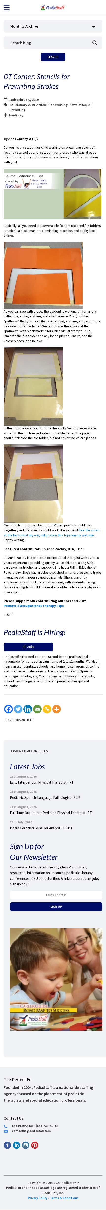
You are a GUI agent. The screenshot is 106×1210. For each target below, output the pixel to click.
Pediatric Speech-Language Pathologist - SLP (45, 797)
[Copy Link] (47, 709)
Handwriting (58, 105)
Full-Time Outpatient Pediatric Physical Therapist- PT (51, 812)
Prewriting (17, 110)
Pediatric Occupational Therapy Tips (34, 606)
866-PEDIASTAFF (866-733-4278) (35, 1126)
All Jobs (28, 647)
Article (41, 105)
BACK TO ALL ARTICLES (30, 751)
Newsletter (77, 105)
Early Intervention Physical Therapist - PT (42, 782)
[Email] (37, 709)
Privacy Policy (37, 1198)
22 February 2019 (22, 105)
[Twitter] (18, 709)
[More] (56, 709)
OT (90, 105)
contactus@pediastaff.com (31, 1131)
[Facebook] (8, 709)
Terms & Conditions (64, 1198)
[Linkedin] (27, 709)
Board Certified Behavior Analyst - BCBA (41, 828)
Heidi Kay (16, 115)
